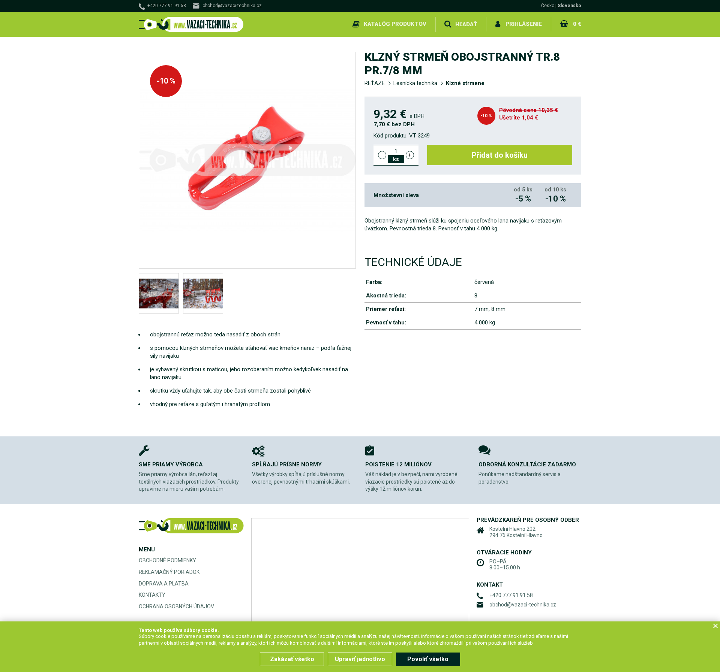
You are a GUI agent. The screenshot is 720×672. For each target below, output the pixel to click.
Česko (547, 5)
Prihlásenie (524, 24)
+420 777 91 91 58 (166, 5)
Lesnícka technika (415, 83)
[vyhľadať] (447, 24)
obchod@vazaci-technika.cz (232, 5)
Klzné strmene (465, 83)
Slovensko (569, 5)
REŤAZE (374, 83)
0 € (577, 24)
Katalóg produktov (395, 24)
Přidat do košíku (500, 155)
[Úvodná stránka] (191, 24)
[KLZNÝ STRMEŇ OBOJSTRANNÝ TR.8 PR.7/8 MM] (158, 293)
